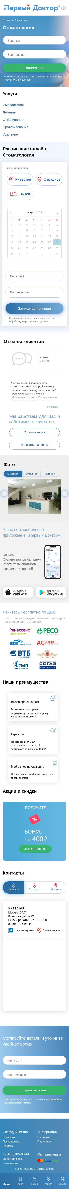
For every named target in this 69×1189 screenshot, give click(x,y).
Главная (6, 20)
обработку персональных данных (29, 321)
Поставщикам (11, 1141)
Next (65, 493)
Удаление (10, 134)
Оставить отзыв (34, 432)
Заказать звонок (35, 848)
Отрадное (31, 473)
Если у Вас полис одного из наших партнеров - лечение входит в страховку (34, 620)
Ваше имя (14, 40)
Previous (4, 493)
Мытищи (50, 473)
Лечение (9, 112)
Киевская (12, 473)
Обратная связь (13, 1158)
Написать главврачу (34, 444)
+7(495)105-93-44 (16, 1154)
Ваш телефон (17, 54)
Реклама (8, 1145)
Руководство (11, 1163)
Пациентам (44, 1141)
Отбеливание (13, 120)
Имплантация (13, 105)
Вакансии (9, 1137)
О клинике (43, 1137)
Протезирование (15, 127)
